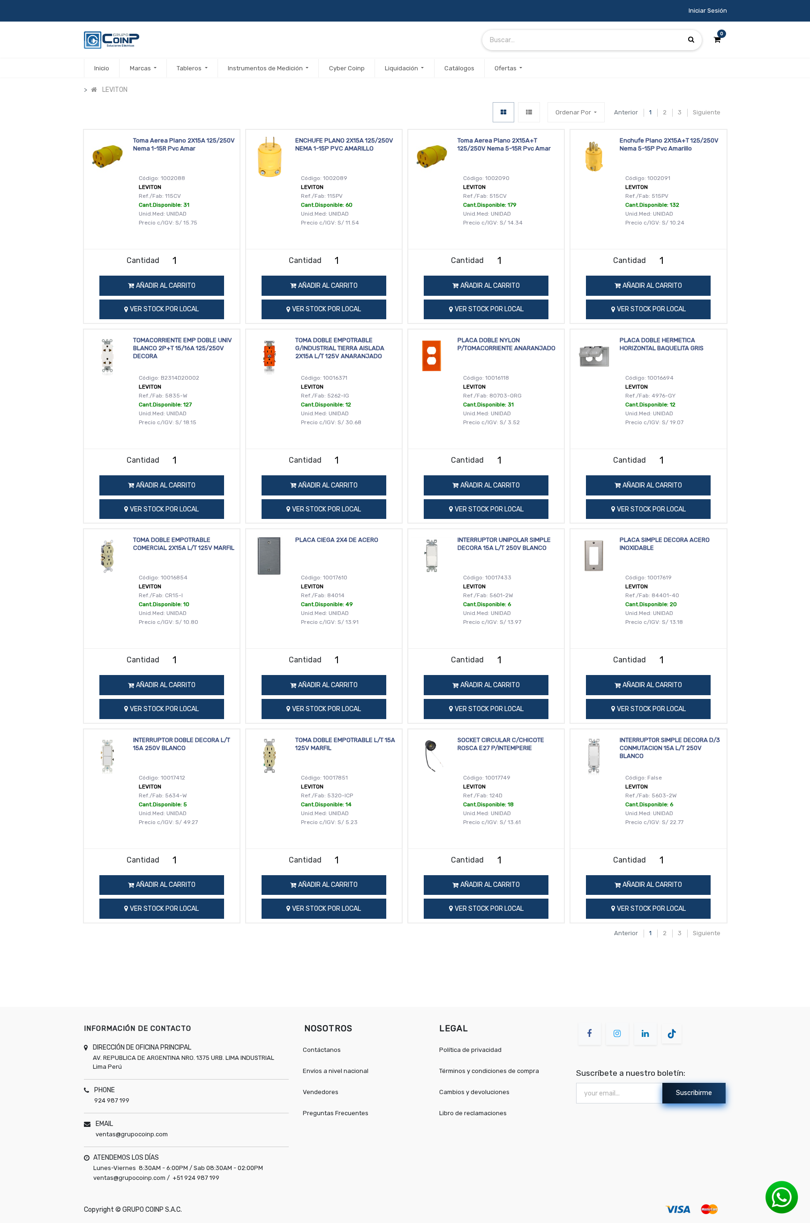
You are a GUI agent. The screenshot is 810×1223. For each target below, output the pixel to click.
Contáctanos (322, 1049)
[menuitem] (101, 68)
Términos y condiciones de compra (489, 1070)
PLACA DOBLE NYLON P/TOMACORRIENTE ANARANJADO (506, 344)
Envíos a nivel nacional (335, 1070)
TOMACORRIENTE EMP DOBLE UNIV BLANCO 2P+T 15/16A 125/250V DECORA (182, 348)
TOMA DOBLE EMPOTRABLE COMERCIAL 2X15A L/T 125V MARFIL (183, 543)
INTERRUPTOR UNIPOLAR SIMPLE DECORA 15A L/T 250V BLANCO (504, 543)
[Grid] (503, 112)
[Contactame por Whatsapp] (781, 1197)
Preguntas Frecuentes (335, 1113)
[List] (529, 112)
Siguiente (706, 112)
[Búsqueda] (691, 40)
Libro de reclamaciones (473, 1113)
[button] (576, 112)
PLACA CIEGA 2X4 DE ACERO (336, 539)
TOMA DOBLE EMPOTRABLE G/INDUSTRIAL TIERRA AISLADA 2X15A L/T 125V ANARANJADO (339, 348)
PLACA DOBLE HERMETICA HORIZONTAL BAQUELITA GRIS (662, 344)
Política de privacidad (470, 1049)
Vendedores (320, 1091)
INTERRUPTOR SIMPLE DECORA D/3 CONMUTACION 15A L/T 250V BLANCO (670, 747)
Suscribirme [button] (694, 1093)
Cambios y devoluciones (474, 1091)
